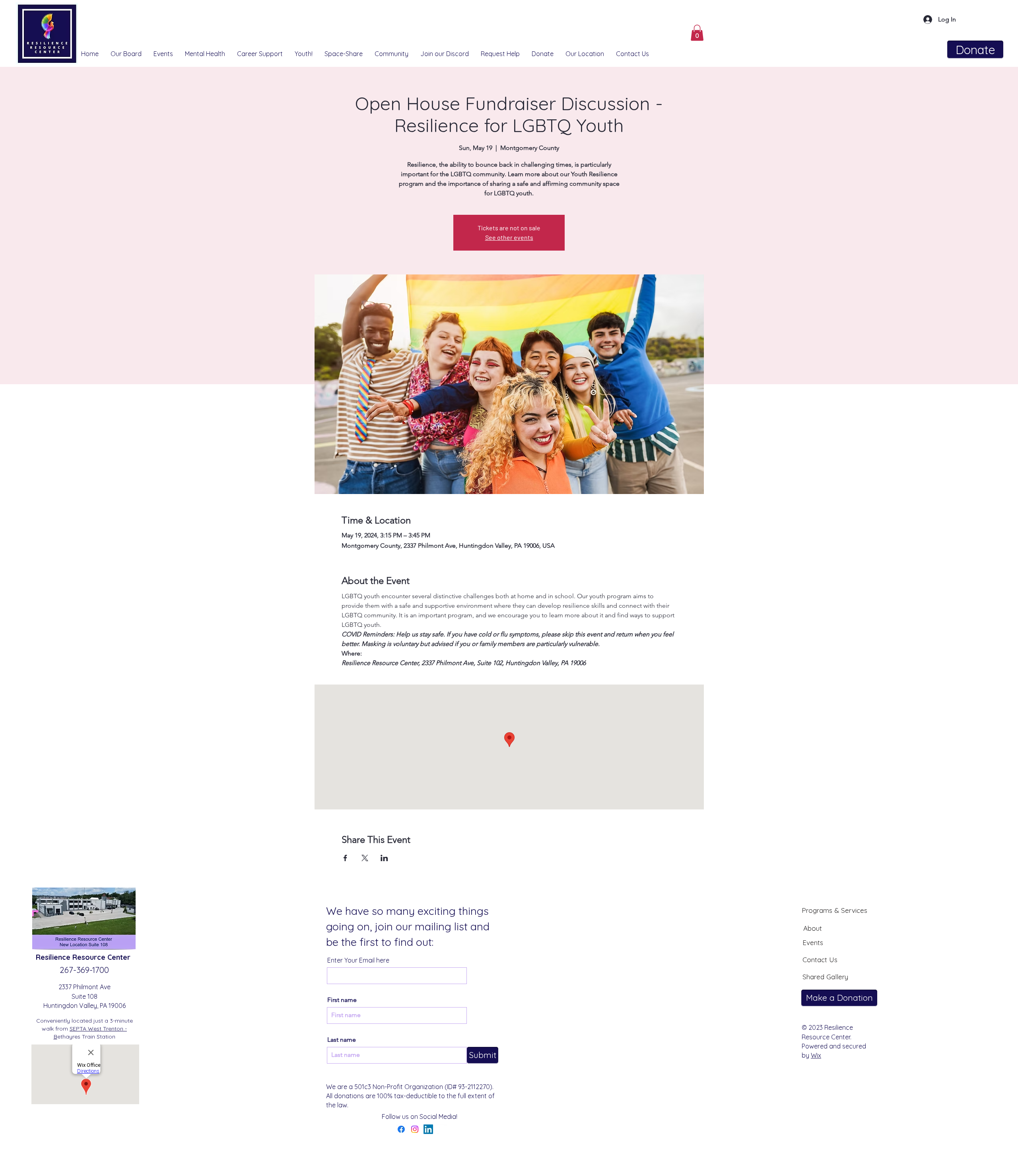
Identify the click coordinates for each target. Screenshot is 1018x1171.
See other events (509, 237)
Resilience (54, 957)
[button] (697, 33)
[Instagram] (415, 1129)
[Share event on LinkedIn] (384, 858)
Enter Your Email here (358, 960)
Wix (816, 1055)
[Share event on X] (365, 858)
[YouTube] (442, 1129)
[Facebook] (401, 1129)
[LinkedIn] (428, 1129)
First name (342, 1000)
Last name (341, 1040)
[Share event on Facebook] (345, 858)
